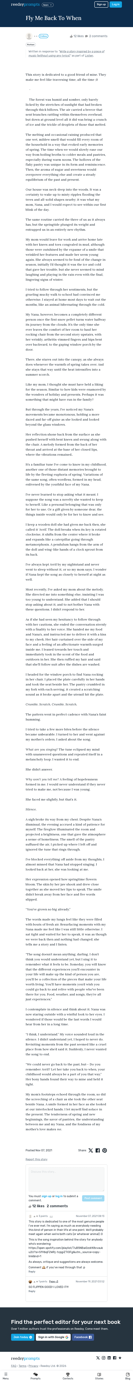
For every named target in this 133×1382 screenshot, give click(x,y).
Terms (22, 1366)
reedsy (25, 4)
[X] (98, 1358)
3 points (43, 1216)
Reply (32, 1271)
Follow (43, 36)
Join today (21, 1337)
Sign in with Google (51, 1337)
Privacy (33, 1366)
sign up (46, 1196)
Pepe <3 (53, 1281)
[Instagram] (103, 1358)
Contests (68, 1378)
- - (51, 1216)
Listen (89, 55)
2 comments (97, 36)
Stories (99, 1378)
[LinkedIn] (109, 1358)
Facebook (81, 1337)
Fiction (30, 44)
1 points (42, 1281)
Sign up (101, 4)
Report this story (36, 1159)
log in (59, 1196)
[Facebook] (115, 1358)
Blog (127, 1378)
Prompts (36, 1378)
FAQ (13, 1366)
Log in (115, 4)
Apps (45, 5)
